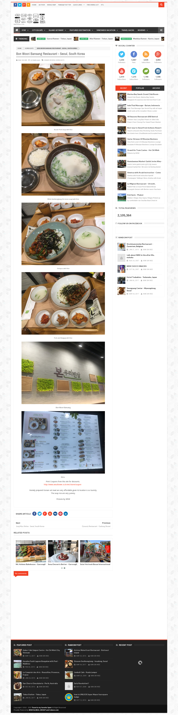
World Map (51, 5)
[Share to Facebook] (18, 560)
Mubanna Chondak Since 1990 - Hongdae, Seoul (61, 565)
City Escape (37, 30)
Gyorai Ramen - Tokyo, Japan (31, 38)
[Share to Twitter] (21, 560)
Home (34, 5)
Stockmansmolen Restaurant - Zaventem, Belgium (140, 245)
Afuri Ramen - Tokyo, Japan (73, 38)
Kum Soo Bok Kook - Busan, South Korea (30, 565)
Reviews (141, 30)
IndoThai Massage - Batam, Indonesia (143, 105)
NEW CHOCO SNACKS (136, 266)
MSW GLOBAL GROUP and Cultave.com (44, 710)
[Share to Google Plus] (24, 560)
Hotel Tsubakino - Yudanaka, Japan (142, 277)
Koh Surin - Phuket (135, 195)
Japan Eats (55, 39)
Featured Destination (80, 30)
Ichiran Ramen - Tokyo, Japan (161, 38)
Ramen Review (98, 39)
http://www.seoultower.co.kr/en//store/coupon (63, 484)
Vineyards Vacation (106, 30)
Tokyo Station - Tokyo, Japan (34, 694)
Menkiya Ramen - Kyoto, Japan (118, 38)
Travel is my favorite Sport (41, 707)
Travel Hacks (127, 30)
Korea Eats (29, 48)
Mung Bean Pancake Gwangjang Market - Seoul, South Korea (93, 565)
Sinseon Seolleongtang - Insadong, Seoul (91, 661)
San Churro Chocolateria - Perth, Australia (40, 683)
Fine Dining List (93, 5)
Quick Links (77, 5)
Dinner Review (49, 60)
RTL (102, 5)
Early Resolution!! (81, 683)
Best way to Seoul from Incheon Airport (144, 128)
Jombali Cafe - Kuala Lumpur (85, 672)
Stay (24, 30)
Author (42, 5)
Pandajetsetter (64, 5)
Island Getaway (56, 30)
